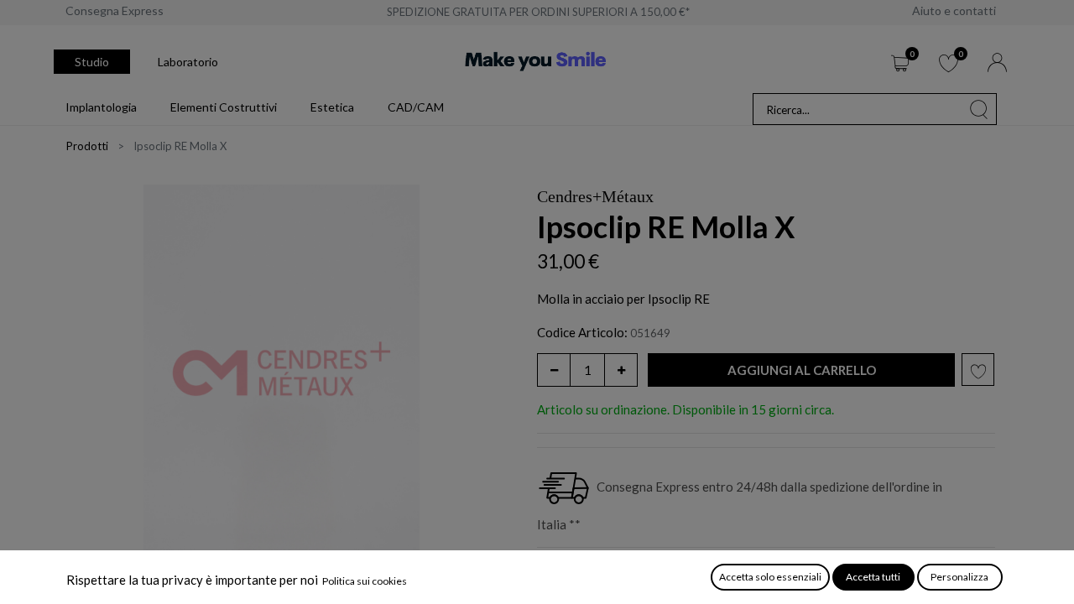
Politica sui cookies (364, 581)
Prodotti (87, 146)
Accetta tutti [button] (873, 576)
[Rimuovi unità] (554, 370)
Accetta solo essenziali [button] (770, 576)
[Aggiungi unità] (621, 370)
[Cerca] (979, 109)
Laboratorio (188, 62)
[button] (801, 370)
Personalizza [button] (959, 576)
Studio (92, 62)
